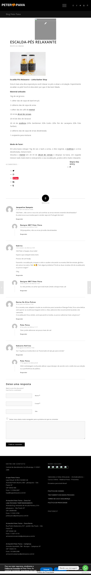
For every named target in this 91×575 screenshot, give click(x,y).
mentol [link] (32, 109)
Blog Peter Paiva (13, 14)
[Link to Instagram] (73, 5)
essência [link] (22, 123)
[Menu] (63, 5)
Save (16, 178)
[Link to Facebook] (77, 5)
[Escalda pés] (45, 29)
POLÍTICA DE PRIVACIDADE (57, 503)
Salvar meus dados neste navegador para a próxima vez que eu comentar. (33, 419)
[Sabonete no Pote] (2, 287)
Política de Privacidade (45, 572)
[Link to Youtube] (84, 5)
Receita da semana (17, 46)
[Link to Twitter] (80, 5)
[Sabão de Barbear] (89, 287)
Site (36, 411)
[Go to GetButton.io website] (85, 572)
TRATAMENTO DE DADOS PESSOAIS (61, 495)
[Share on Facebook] (70, 167)
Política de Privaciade (12, 568)
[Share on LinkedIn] (13, 182)
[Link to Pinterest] (87, 5)
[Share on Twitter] (13, 170)
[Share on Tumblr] (13, 185)
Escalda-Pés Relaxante (33, 42)
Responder (19, 219)
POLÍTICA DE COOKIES (56, 491)
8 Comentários (11, 164)
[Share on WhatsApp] (13, 174)
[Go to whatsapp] (85, 568)
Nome (37, 395)
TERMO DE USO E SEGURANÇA (59, 499)
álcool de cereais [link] (24, 114)
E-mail (37, 403)
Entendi (46, 569)
